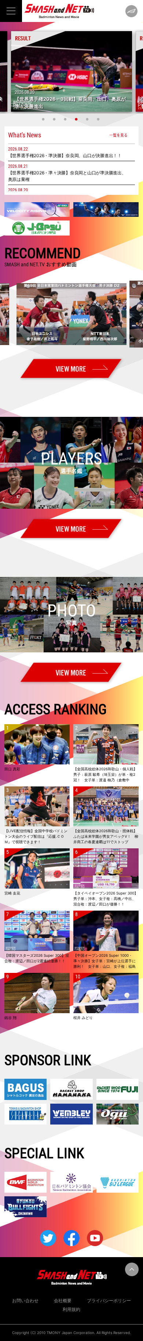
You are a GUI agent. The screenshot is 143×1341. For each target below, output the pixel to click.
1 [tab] (44, 119)
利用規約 (71, 1309)
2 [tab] (55, 119)
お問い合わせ (25, 1300)
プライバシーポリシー (109, 1300)
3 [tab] (66, 119)
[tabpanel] (71, 71)
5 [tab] (88, 119)
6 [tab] (99, 119)
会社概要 (63, 1300)
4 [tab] (77, 119)
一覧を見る (118, 135)
